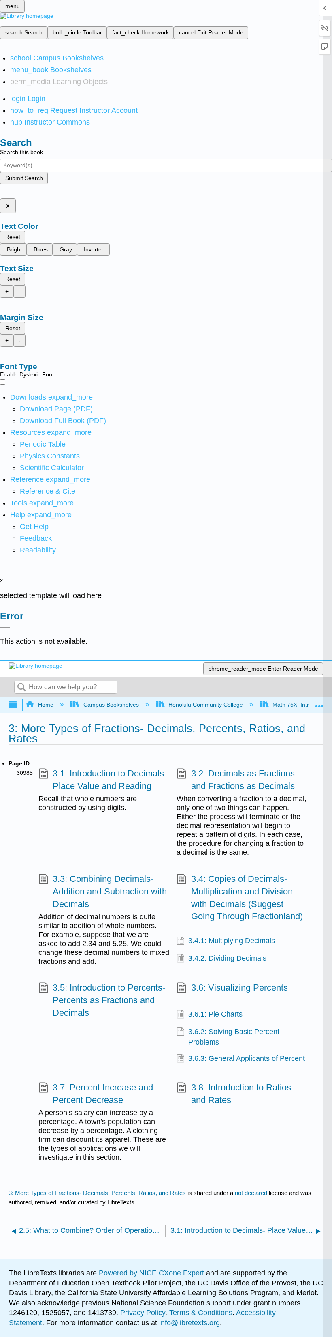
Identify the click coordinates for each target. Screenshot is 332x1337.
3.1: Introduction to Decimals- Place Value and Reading (110, 779)
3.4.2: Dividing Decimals (227, 958)
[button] (36, 538)
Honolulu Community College (206, 704)
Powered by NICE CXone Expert (152, 1273)
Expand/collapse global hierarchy (18, 705)
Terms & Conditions (200, 1313)
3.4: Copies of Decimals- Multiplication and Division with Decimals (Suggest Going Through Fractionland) (247, 897)
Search (21, 687)
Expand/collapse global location (319, 702)
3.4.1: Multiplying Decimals (231, 941)
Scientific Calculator (52, 468)
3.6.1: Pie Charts (215, 1014)
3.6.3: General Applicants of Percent (246, 1058)
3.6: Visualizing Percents (239, 987)
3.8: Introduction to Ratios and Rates (241, 1093)
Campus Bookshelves (111, 704)
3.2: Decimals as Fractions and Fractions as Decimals (243, 779)
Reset (12, 237)
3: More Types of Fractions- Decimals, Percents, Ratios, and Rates (97, 1192)
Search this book (21, 152)
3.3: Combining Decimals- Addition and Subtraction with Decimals (110, 891)
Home (45, 704)
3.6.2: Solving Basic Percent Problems (233, 1036)
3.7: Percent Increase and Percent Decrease (103, 1093)
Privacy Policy (142, 1313)
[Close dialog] (5, 627)
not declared (252, 1192)
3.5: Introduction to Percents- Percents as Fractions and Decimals (109, 1000)
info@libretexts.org (188, 1323)
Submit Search (24, 178)
